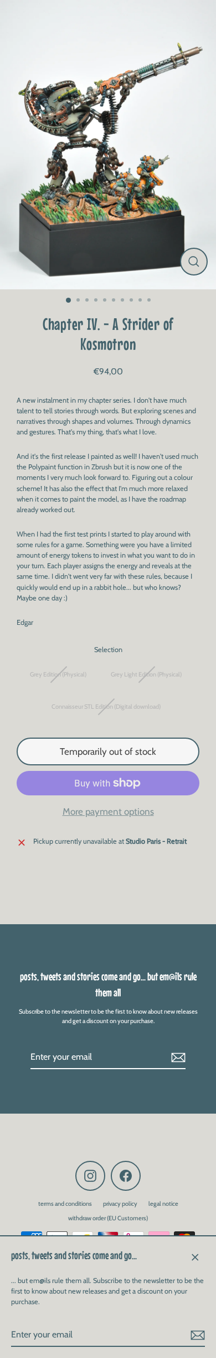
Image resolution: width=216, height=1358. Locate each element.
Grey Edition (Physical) (58, 674)
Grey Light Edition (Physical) (146, 674)
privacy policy (120, 1203)
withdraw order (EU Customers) (108, 1218)
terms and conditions (65, 1203)
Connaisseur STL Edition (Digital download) (106, 706)
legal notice (163, 1203)
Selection (108, 649)
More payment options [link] (108, 811)
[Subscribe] (196, 1335)
